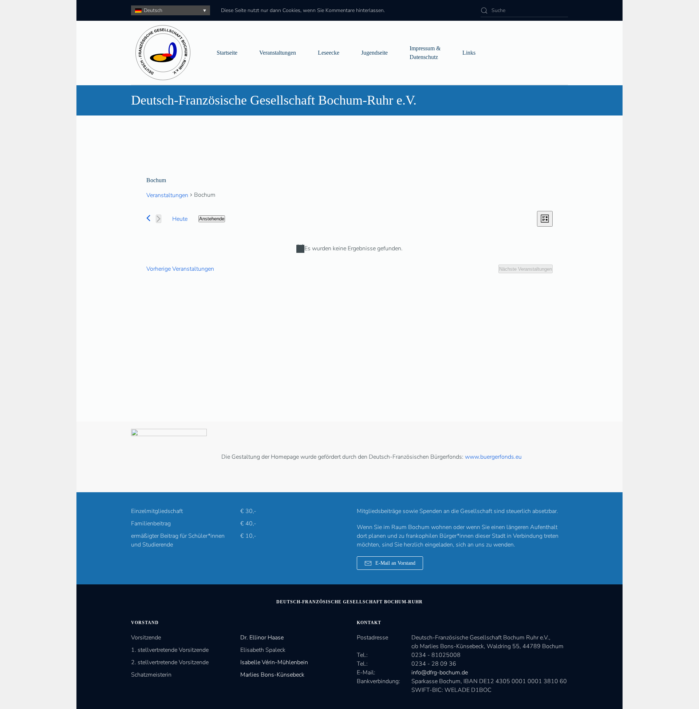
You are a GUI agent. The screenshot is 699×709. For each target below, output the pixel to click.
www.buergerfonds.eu (493, 457)
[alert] (349, 248)
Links (468, 53)
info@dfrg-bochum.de (439, 673)
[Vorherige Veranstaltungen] (148, 218)
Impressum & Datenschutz (425, 52)
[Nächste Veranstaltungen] (158, 219)
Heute (179, 219)
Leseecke (328, 53)
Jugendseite (374, 53)
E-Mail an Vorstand (395, 563)
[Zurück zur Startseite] (163, 53)
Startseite (227, 53)
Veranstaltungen (277, 53)
